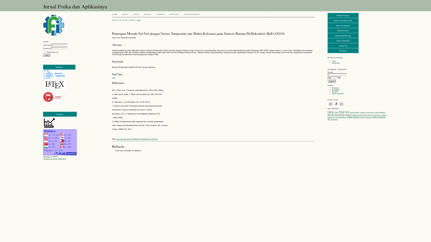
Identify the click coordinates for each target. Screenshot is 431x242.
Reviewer (343, 51)
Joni (139, 20)
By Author (336, 89)
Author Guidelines (343, 26)
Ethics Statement (343, 41)
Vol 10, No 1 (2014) (127, 20)
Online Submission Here (343, 21)
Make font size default (336, 104)
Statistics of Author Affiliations (54, 159)
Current (160, 14)
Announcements (192, 14)
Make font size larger (341, 104)
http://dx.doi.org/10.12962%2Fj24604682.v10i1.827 (137, 139)
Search (147, 14)
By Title (335, 91)
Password (47, 48)
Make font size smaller (330, 104)
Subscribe (336, 63)
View (334, 61)
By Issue (335, 88)
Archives (174, 14)
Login (136, 14)
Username (47, 45)
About (125, 14)
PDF (113, 78)
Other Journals (337, 93)
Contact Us (343, 46)
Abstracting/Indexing (343, 36)
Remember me (52, 52)
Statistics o (47, 156)
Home (115, 14)
